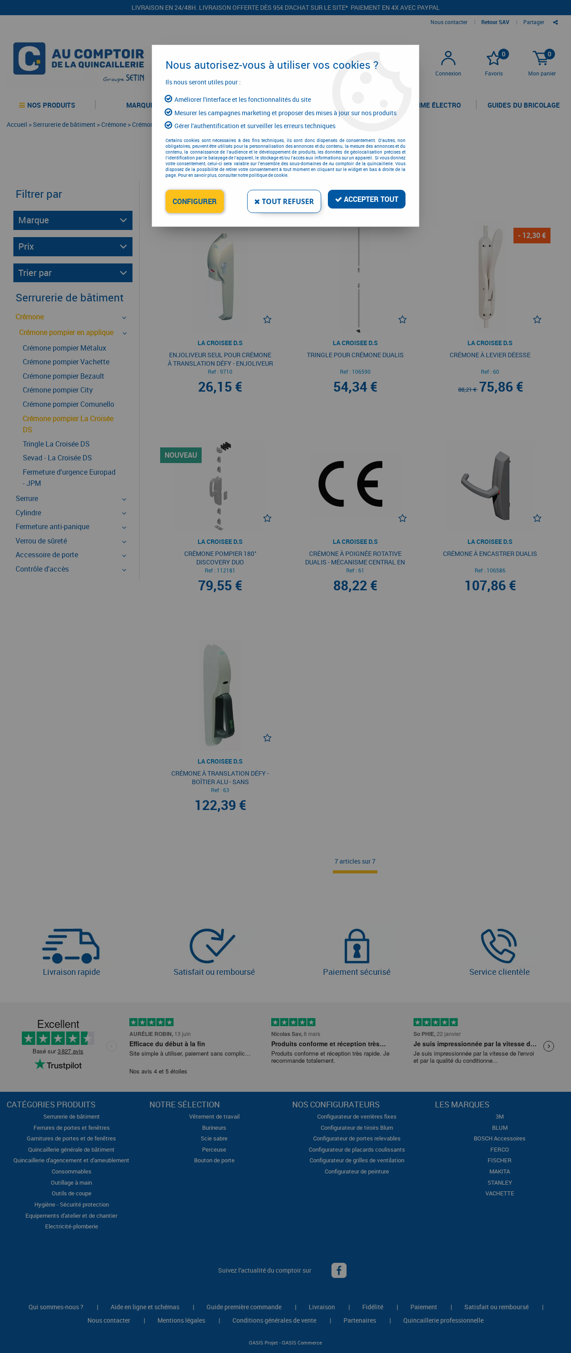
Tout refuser (287, 201)
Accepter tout (370, 199)
